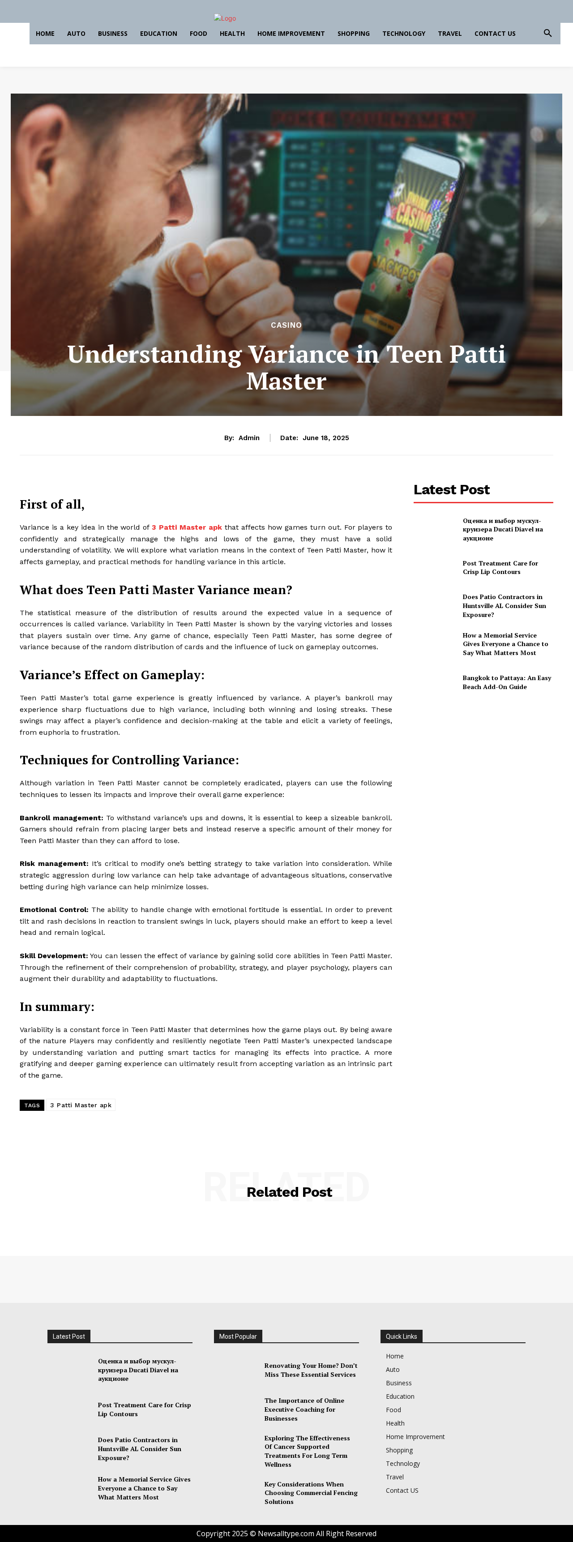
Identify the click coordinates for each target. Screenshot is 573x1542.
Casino (286, 325)
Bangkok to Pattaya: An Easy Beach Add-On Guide (507, 682)
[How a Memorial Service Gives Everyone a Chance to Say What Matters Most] (434, 644)
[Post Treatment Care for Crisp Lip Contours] (434, 567)
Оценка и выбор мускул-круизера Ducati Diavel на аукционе (503, 529)
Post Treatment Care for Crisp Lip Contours (500, 567)
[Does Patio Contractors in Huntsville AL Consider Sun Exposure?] (434, 605)
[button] (548, 33)
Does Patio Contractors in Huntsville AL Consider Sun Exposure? (504, 605)
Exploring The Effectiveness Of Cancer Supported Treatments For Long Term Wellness (307, 1451)
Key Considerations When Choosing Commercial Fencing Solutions (311, 1493)
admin (249, 438)
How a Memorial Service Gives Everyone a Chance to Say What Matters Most (505, 644)
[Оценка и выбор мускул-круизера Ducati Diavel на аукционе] (434, 529)
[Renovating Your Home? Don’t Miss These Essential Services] (235, 1370)
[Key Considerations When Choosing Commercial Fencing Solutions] (235, 1493)
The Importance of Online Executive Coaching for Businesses (304, 1409)
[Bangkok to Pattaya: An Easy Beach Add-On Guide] (434, 682)
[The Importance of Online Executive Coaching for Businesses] (235, 1409)
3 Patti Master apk (80, 1105)
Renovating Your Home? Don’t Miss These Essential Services (311, 1370)
